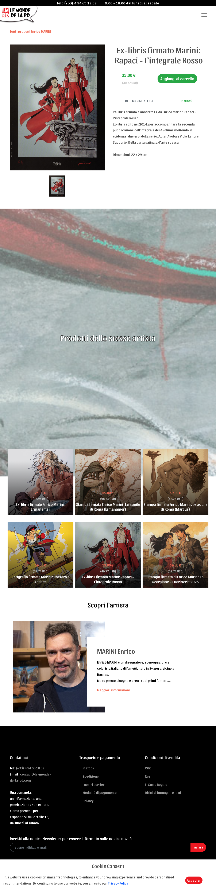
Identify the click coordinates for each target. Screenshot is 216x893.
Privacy (87, 801)
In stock (88, 768)
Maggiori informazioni (113, 690)
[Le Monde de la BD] (19, 14)
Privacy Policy (118, 883)
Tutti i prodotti (30, 31)
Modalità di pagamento (99, 792)
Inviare (198, 847)
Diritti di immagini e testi (163, 792)
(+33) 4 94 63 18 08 (80, 3)
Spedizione (90, 776)
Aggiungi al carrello (177, 78)
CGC (148, 768)
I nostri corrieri (93, 784)
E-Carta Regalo (156, 784)
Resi (148, 776)
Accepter (194, 880)
